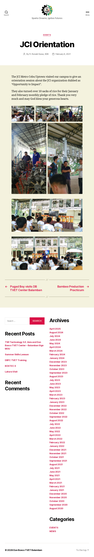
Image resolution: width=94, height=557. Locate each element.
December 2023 (58, 361)
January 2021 (56, 490)
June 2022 (55, 427)
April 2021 (54, 479)
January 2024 (56, 358)
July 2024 (54, 336)
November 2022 (58, 409)
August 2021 (56, 464)
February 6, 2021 (63, 54)
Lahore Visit (11, 371)
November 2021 (57, 453)
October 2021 (56, 457)
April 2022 (54, 435)
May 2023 (54, 387)
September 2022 (58, 416)
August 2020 (56, 508)
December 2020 (58, 493)
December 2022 (58, 405)
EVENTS (47, 35)
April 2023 (55, 391)
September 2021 (58, 460)
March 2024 (55, 350)
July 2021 (54, 468)
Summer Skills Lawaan (17, 354)
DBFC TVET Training (16, 360)
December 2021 (57, 449)
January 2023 (56, 402)
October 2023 (56, 369)
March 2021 (55, 482)
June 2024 (55, 340)
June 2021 (54, 471)
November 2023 (58, 365)
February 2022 (57, 442)
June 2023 (55, 383)
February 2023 (57, 398)
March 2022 (55, 438)
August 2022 (56, 420)
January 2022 (56, 446)
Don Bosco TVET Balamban (27, 550)
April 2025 (55, 329)
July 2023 (54, 380)
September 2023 (58, 372)
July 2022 (54, 424)
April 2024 (55, 347)
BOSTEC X (10, 366)
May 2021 (54, 475)
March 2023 (55, 394)
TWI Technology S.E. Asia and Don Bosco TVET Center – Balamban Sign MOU (24, 345)
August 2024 (56, 332)
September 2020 (58, 504)
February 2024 (57, 354)
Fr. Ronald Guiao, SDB (39, 54)
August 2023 (56, 376)
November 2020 (58, 497)
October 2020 (56, 501)
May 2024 (54, 343)
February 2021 (57, 486)
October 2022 (56, 413)
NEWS (52, 531)
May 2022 (54, 431)
